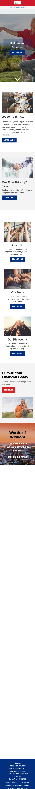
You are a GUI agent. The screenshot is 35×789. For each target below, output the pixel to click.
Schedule (9, 390)
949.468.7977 (20, 768)
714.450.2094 (20, 766)
